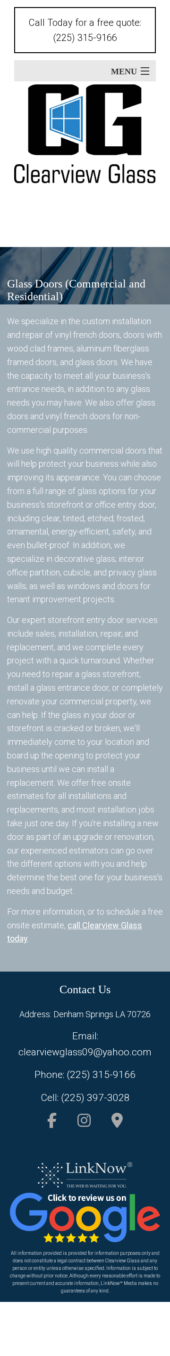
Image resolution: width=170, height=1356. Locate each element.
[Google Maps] (117, 1123)
